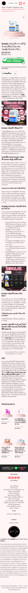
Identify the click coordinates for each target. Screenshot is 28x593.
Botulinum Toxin (6, 54)
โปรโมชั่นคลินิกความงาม (14, 506)
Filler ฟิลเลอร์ (14, 488)
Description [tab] (5, 68)
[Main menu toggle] (24, 3)
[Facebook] (9, 478)
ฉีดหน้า (13, 539)
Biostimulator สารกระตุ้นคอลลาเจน (14, 489)
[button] (23, 17)
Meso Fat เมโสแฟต (14, 499)
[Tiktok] (15, 478)
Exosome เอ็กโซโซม (14, 491)
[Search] (16, 3)
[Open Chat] (18, 478)
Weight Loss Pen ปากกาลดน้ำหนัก (14, 502)
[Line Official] (20, 3)
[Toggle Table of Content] (14, 73)
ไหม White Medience (14, 504)
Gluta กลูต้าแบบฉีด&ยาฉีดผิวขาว (14, 497)
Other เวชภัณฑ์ (14, 508)
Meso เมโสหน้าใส (14, 493)
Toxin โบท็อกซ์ (14, 486)
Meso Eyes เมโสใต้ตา (14, 495)
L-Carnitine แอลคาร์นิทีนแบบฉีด (14, 501)
